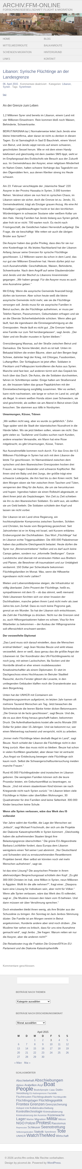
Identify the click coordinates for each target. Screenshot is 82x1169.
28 (26, 1056)
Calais (52, 1090)
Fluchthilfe (52, 1093)
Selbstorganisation (24, 1132)
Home (6, 38)
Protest (43, 1122)
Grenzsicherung (56, 1104)
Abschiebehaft (25, 1080)
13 (18, 1048)
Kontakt (49, 58)
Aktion (20, 1085)
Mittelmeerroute (15, 45)
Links (6, 58)
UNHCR (21, 1135)
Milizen (62, 1119)
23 (43, 1052)
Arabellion (30, 1085)
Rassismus (58, 1123)
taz (4, 94)
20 (18, 1052)
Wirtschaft (62, 1135)
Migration (40, 1119)
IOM (27, 1108)
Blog (47, 38)
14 (26, 1048)
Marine (30, 1119)
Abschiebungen (49, 1080)
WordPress (54, 1162)
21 (26, 1052)
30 (43, 1056)
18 (59, 1048)
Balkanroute (53, 45)
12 (67, 1044)
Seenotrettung (53, 1127)
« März (18, 1062)
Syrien (6, 86)
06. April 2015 (10, 84)
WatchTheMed (41, 1135)
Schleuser (34, 1127)
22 (34, 1052)
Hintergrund (53, 52)
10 (51, 1044)
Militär (52, 1118)
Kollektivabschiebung (41, 1108)
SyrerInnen (25, 86)
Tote (61, 1131)
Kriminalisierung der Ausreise (31, 1115)
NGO (20, 1123)
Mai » (27, 1062)
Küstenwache (55, 1115)
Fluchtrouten (23, 1096)
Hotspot (20, 1108)
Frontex (22, 1104)
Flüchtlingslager (27, 1100)
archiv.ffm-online (31, 5)
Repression (21, 1127)
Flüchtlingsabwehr (42, 1096)
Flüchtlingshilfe (59, 1097)
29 (34, 1056)
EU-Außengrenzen (38, 1093)
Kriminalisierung (53, 1111)
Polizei (30, 1123)
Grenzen (37, 1104)
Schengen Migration (17, 52)
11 (59, 1044)
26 (67, 1052)
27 (18, 1056)
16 (43, 1048)
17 (51, 1048)
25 (59, 1052)
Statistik (39, 1131)
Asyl (40, 1085)
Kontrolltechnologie (29, 1111)
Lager (21, 1119)
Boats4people (41, 1090)
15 (34, 1048)
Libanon (66, 84)
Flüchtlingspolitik (51, 1100)
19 (67, 1048)
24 (51, 1052)
